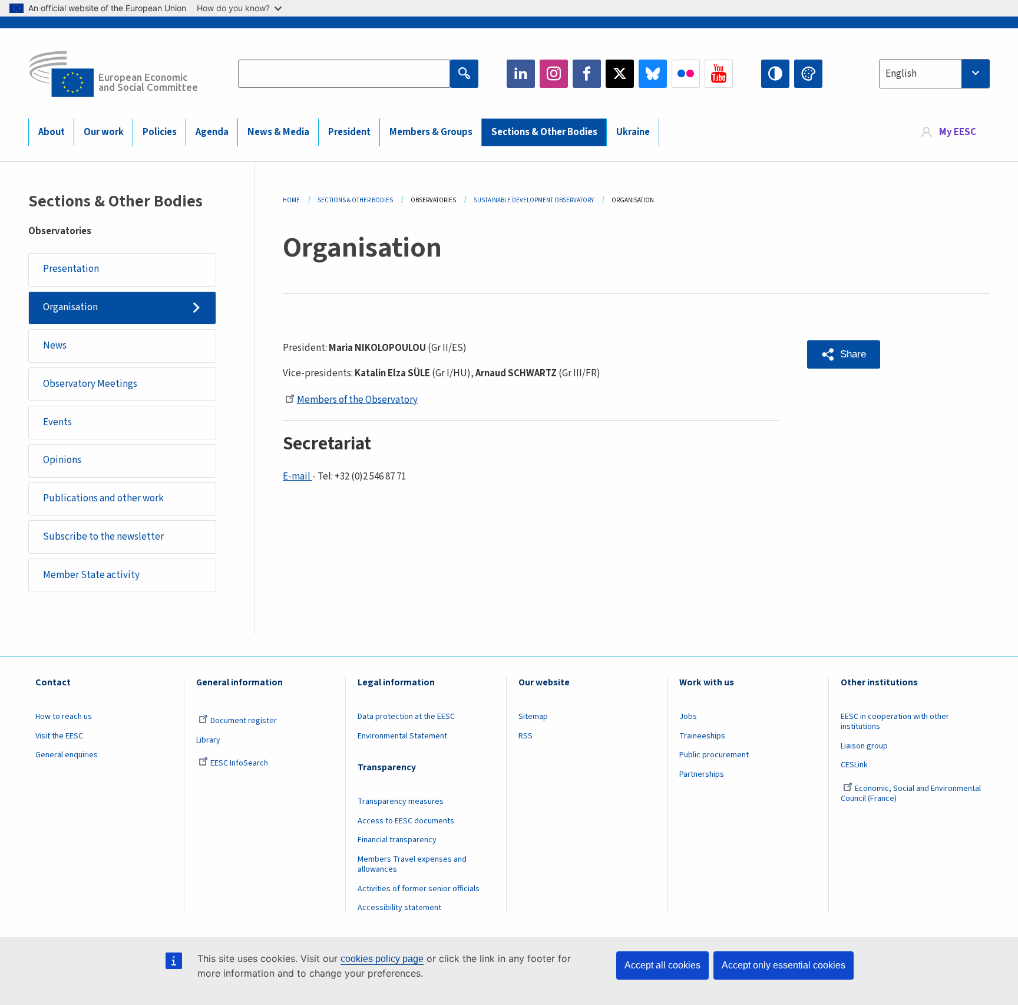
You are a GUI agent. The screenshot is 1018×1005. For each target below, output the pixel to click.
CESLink (854, 765)
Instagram (554, 74)
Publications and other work (103, 498)
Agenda (212, 132)
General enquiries (66, 755)
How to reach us (63, 716)
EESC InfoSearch (239, 763)
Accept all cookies (662, 965)
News (55, 346)
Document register (243, 721)
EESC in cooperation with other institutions (895, 722)
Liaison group (864, 746)
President (349, 132)
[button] (843, 354)
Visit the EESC (59, 736)
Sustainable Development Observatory (534, 200)
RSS (525, 736)
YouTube (719, 74)
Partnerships (701, 774)
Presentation (71, 269)
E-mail (297, 476)
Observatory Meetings (90, 384)
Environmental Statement (402, 736)
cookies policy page (382, 959)
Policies (160, 132)
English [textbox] (901, 74)
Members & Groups (430, 132)
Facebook (587, 74)
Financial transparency (397, 840)
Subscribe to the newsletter (103, 537)
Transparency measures (401, 801)
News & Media (278, 132)
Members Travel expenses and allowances (412, 864)
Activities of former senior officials (419, 889)
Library (208, 740)
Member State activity (91, 575)
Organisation (70, 307)
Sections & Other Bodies (544, 132)
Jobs (688, 716)
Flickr (686, 74)
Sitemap (533, 716)
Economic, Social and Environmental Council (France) (911, 793)
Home (291, 200)
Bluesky (653, 74)
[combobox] (934, 73)
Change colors (808, 74)
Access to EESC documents (406, 821)
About (51, 132)
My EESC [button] (957, 132)
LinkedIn (521, 74)
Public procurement (714, 755)
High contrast (775, 74)
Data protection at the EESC (406, 716)
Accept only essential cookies (783, 965)
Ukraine (633, 132)
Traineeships (702, 736)
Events (57, 422)
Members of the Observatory (357, 400)
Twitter (620, 74)
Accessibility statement (399, 908)
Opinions (62, 460)
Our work (104, 132)
